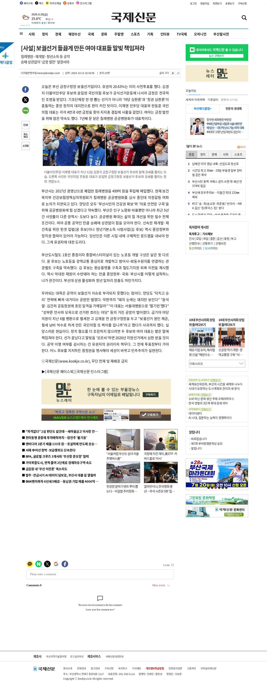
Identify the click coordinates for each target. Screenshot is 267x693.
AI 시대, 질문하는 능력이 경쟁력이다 (210, 418)
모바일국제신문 (209, 668)
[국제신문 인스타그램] (91, 371)
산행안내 (194, 243)
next (246, 473)
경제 (58, 33)
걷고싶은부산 (77, 656)
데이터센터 (195, 413)
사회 (32, 33)
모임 (198, 238)
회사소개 (67, 668)
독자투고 (122, 668)
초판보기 (229, 3)
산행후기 (207, 243)
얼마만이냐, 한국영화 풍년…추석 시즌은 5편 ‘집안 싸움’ (159, 491)
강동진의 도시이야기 (205, 380)
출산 (219, 238)
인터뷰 (165, 33)
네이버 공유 (25, 111)
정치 (45, 33)
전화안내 (81, 668)
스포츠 (135, 33)
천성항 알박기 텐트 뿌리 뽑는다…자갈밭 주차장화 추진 (122, 491)
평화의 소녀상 (229, 99)
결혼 (212, 238)
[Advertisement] (217, 284)
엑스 (41, 3)
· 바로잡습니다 (198, 439)
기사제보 (136, 668)
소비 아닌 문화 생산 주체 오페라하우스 (211, 399)
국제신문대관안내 (114, 656)
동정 (226, 238)
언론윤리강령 (175, 668)
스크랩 (25, 146)
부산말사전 (221, 33)
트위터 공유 (25, 100)
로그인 (193, 3)
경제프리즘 (200, 394)
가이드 (195, 248)
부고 (233, 238)
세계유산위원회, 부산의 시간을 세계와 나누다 (215, 384)
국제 (91, 33)
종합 (191, 154)
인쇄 (25, 125)
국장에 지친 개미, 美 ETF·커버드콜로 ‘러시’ (160, 456)
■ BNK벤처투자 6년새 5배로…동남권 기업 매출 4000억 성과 (61, 481)
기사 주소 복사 (25, 136)
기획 (150, 33)
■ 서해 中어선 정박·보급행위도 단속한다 (49, 450)
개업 (205, 238)
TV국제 (182, 33)
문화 (104, 33)
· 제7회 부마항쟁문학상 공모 (205, 443)
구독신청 (242, 3)
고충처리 (191, 668)
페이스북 (28, 3)
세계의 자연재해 (195, 99)
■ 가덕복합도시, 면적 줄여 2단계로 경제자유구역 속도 (57, 462)
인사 (191, 238)
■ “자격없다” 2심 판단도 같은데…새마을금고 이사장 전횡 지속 (63, 431)
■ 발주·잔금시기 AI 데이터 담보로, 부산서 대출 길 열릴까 (59, 475)
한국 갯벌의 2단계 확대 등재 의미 (208, 403)
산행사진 (220, 243)
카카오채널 (55, 3)
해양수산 (74, 33)
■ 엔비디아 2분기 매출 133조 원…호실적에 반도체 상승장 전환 (62, 444)
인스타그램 (85, 3)
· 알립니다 (195, 448)
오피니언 (200, 33)
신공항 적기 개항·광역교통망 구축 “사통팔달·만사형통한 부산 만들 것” (231, 357)
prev (188, 473)
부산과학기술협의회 (56, 656)
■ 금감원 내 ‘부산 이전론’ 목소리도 (44, 469)
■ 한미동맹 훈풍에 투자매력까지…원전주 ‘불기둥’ (54, 437)
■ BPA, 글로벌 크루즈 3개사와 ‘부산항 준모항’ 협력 (55, 456)
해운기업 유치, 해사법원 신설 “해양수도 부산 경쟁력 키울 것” (202, 354)
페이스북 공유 (25, 90)
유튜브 (70, 3)
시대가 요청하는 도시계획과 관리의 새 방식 (214, 388)
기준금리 (213, 99)
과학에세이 (200, 409)
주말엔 (118, 33)
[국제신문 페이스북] (60, 371)
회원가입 (204, 3)
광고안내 (95, 668)
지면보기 (217, 3)
